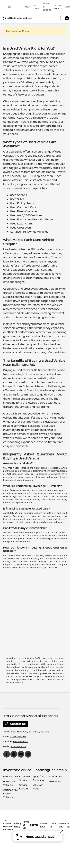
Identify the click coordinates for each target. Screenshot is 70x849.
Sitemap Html (44, 825)
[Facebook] (6, 754)
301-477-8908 (18, 736)
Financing (41, 770)
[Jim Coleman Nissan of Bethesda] (14, 6)
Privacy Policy (17, 825)
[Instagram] (13, 754)
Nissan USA (62, 825)
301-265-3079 (20, 741)
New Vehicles (10, 776)
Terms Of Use (26, 824)
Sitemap (34, 824)
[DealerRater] (28, 754)
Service (25, 770)
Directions (55, 781)
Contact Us (18, 724)
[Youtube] (21, 754)
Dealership (58, 770)
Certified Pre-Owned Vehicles (11, 793)
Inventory (11, 770)
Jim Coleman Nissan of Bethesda (8, 825)
